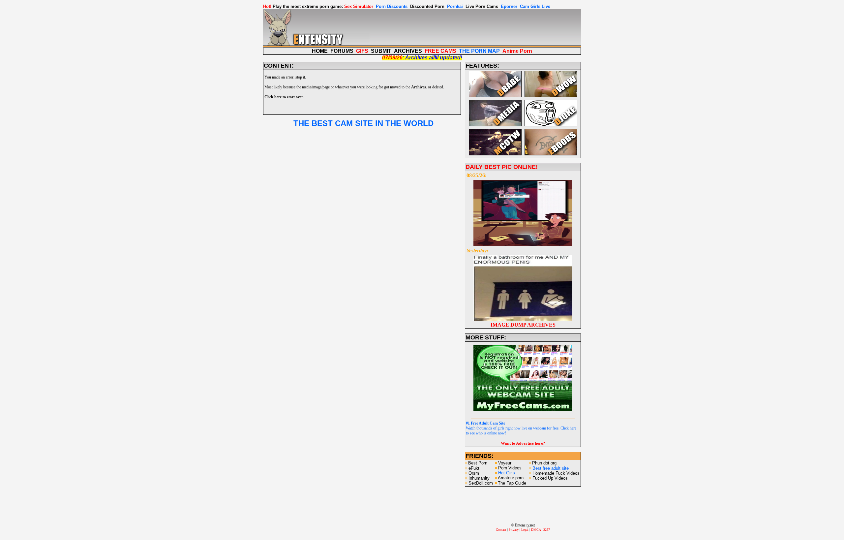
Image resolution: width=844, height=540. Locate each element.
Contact (501, 529)
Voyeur (504, 463)
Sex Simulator (358, 6)
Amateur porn (511, 477)
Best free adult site (550, 468)
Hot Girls (506, 472)
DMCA (536, 529)
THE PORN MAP (479, 51)
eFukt (473, 468)
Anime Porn (517, 51)
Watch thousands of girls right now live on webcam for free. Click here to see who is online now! (521, 428)
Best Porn (477, 463)
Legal (524, 529)
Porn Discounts (391, 6)
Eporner (509, 6)
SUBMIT (381, 51)
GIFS (362, 51)
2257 (546, 529)
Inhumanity (479, 478)
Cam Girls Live (535, 6)
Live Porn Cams (482, 6)
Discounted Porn (427, 6)
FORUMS (341, 51)
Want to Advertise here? (523, 443)
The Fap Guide (512, 483)
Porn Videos (510, 467)
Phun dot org (544, 463)
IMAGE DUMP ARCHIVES (523, 325)
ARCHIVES (408, 51)
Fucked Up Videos (550, 478)
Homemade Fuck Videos (556, 473)
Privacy (514, 529)
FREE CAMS (440, 51)
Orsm (473, 473)
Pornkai (455, 6)
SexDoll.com (480, 483)
